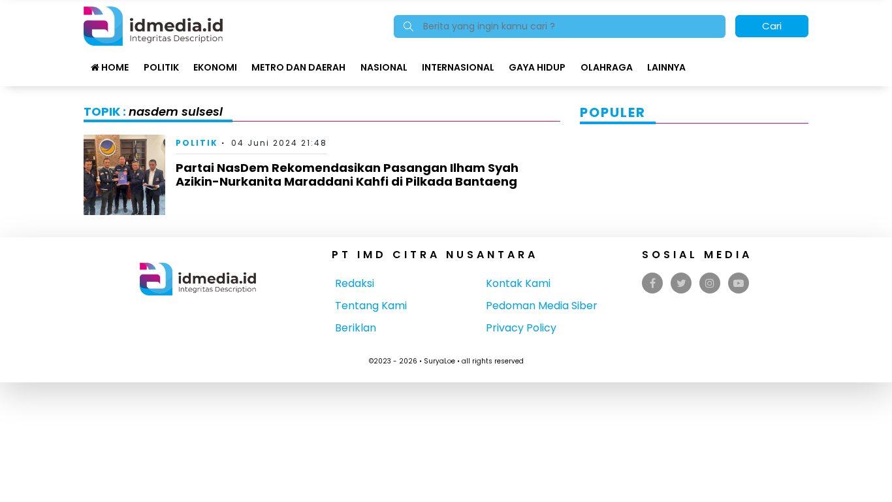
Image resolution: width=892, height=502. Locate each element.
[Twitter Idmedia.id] (681, 283)
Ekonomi (215, 67)
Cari (772, 26)
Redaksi (354, 283)
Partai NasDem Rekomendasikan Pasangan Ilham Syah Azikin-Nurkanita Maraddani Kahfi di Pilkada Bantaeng (347, 174)
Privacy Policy (521, 327)
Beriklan (355, 327)
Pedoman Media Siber (541, 305)
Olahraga (607, 67)
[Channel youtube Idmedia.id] (738, 283)
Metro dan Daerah (298, 67)
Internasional (458, 67)
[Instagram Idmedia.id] (709, 283)
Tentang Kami (371, 305)
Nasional (383, 67)
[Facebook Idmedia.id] (653, 283)
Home (114, 67)
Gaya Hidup (537, 67)
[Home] (153, 25)
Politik (161, 67)
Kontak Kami (518, 283)
